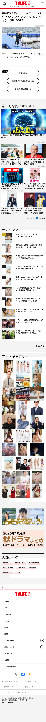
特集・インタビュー (11, 647)
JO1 (18, 572)
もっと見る (40, 346)
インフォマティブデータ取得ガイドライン (15, 692)
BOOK (6, 660)
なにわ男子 (8, 568)
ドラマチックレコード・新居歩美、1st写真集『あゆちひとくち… (29, 310)
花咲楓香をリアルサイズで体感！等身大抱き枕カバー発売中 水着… (29, 246)
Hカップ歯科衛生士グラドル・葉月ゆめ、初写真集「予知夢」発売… (29, 289)
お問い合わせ (29, 687)
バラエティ (8, 615)
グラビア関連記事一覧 (23, 89)
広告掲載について (7, 687)
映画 (6, 634)
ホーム (4, 587)
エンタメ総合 (9, 641)
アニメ (6, 621)
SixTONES (20, 563)
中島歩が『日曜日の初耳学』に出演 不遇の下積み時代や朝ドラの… (29, 332)
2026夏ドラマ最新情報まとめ (23, 81)
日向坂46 (8, 572)
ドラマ (6, 608)
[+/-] (42, 640)
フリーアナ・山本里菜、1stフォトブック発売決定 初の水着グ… (29, 268)
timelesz (7, 563)
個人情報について (30, 681)
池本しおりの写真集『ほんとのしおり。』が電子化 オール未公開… (28, 300)
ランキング (8, 654)
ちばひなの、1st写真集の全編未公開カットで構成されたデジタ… (29, 257)
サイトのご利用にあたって (10, 681)
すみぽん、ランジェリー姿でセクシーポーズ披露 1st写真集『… (29, 235)
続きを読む (23, 73)
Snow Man (34, 563)
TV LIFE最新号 (10, 667)
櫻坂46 (33, 568)
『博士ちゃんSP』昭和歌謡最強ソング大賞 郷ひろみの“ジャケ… (29, 321)
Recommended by (30, 218)
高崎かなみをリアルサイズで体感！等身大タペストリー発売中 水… (29, 278)
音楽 (6, 628)
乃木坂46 (21, 568)
